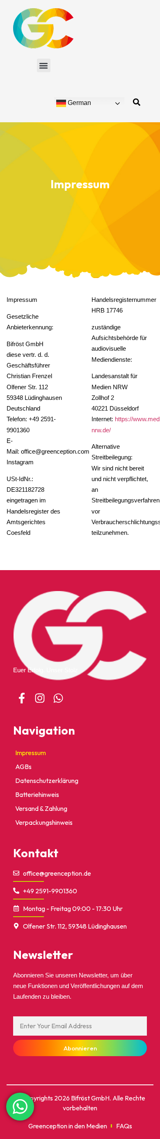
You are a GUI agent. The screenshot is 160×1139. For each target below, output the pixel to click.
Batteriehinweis (37, 794)
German (78, 102)
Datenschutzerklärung (46, 780)
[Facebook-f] (21, 698)
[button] (43, 65)
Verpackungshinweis (44, 822)
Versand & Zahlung (41, 808)
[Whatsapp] (58, 698)
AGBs (23, 766)
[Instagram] (40, 698)
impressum (30, 753)
